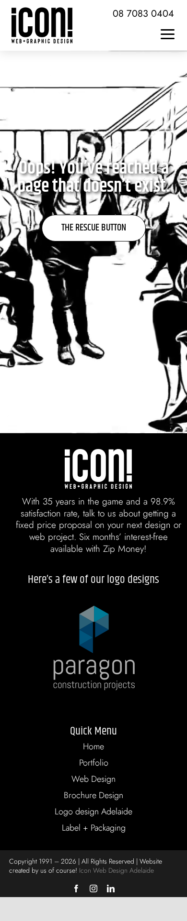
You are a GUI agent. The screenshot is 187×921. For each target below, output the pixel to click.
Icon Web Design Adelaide (116, 870)
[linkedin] (111, 888)
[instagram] (93, 888)
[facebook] (76, 888)
